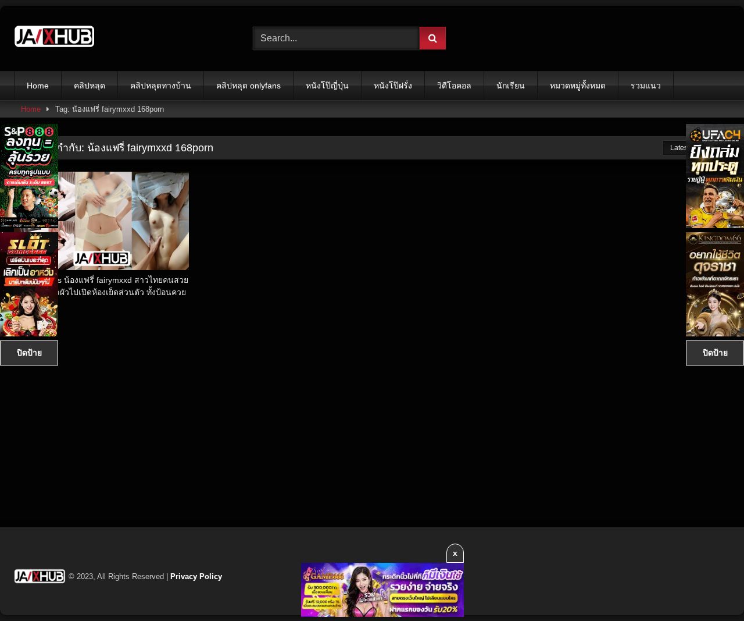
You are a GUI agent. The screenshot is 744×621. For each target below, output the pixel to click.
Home (38, 85)
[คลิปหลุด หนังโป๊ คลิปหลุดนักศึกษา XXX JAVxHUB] (54, 38)
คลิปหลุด (89, 85)
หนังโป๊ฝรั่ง (393, 85)
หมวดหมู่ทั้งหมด (578, 85)
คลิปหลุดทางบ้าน (160, 85)
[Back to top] (708, 586)
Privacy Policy (196, 576)
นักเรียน (510, 85)
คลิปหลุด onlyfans (248, 85)
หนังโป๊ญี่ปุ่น (327, 85)
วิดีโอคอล (454, 85)
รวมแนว (646, 85)
